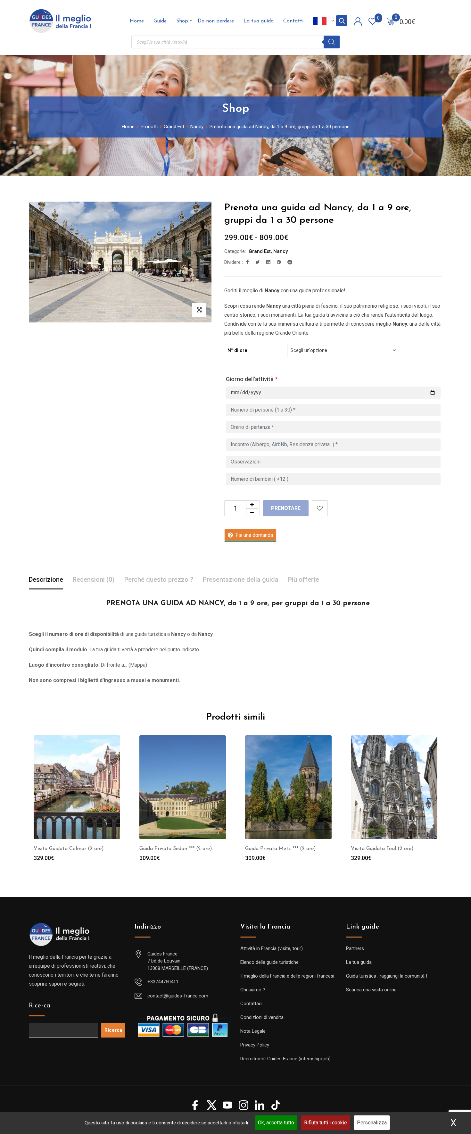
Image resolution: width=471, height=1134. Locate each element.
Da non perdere (216, 21)
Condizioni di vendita (262, 1017)
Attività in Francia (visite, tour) (271, 948)
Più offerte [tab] (303, 579)
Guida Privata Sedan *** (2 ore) (175, 848)
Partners (355, 948)
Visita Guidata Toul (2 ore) (382, 848)
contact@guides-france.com (177, 996)
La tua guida (259, 21)
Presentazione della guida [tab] (240, 579)
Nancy (280, 251)
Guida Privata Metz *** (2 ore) (280, 848)
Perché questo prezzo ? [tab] (158, 579)
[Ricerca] (332, 42)
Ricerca (39, 1006)
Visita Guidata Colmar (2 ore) (69, 848)
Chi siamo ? (252, 990)
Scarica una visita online (371, 990)
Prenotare (286, 508)
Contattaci (251, 1003)
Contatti (293, 21)
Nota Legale (253, 1031)
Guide (160, 21)
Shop (182, 21)
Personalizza (372, 1123)
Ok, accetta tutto (276, 1123)
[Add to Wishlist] (320, 508)
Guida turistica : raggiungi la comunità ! (386, 976)
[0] (390, 21)
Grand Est (260, 251)
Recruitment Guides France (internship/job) (285, 1059)
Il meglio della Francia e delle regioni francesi (287, 976)
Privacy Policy (254, 1045)
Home (137, 21)
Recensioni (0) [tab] (94, 579)
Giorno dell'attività (251, 379)
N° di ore (237, 350)
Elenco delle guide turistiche (269, 962)
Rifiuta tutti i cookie (325, 1123)
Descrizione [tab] (46, 579)
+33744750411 (162, 982)
